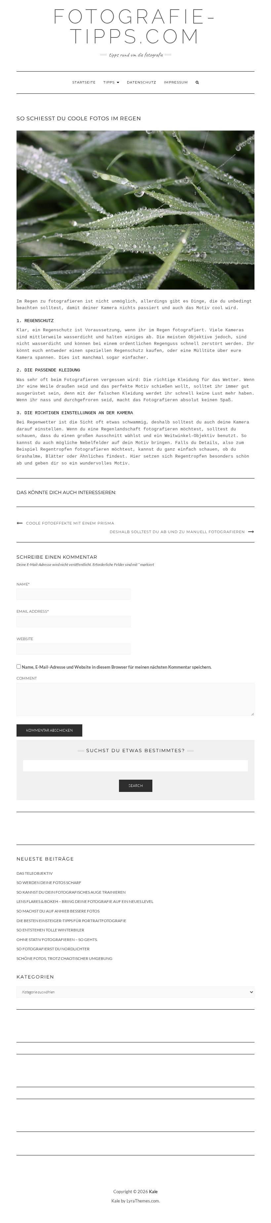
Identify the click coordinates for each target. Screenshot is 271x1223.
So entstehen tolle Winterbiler (50, 929)
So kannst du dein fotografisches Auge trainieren (71, 892)
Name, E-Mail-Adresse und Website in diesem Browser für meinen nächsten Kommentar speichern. (117, 667)
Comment (27, 678)
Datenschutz (141, 82)
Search (136, 785)
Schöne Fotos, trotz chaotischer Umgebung (64, 958)
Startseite (84, 82)
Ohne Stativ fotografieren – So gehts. (57, 939)
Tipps (109, 82)
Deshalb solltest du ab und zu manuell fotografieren (177, 531)
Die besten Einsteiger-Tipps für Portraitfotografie (71, 920)
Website (25, 639)
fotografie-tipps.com (135, 26)
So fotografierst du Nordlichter (53, 948)
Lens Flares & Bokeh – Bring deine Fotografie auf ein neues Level (85, 901)
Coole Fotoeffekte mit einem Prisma (70, 523)
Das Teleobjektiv (35, 873)
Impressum (176, 82)
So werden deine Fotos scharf (49, 882)
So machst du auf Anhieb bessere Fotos (58, 911)
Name (23, 584)
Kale (153, 1191)
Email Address (33, 611)
